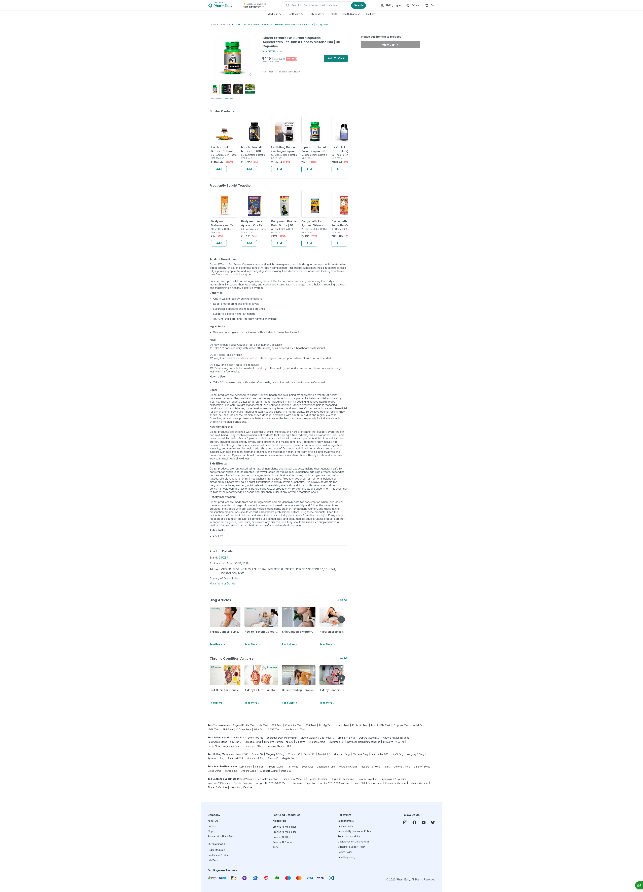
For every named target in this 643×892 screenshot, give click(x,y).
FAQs (275, 847)
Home (213, 24)
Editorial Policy (346, 820)
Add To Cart (336, 58)
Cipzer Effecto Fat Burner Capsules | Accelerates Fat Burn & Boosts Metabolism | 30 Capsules (281, 24)
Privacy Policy (345, 826)
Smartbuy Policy (347, 857)
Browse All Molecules (284, 831)
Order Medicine (216, 849)
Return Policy (345, 852)
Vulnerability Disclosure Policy (354, 831)
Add (219, 169)
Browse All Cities (282, 837)
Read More (228, 99)
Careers (212, 826)
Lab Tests (315, 14)
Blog (210, 831)
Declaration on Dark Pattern (353, 841)
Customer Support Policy (352, 846)
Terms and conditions (350, 836)
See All (342, 600)
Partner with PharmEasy (221, 836)
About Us (213, 820)
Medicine (273, 14)
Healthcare (294, 14)
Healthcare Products (219, 855)
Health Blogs (349, 14)
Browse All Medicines (284, 826)
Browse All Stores (282, 842)
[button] (324, 5)
